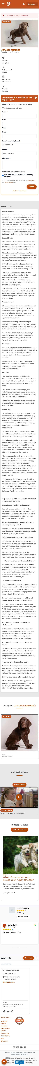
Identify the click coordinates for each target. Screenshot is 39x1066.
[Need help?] (4, 1062)
